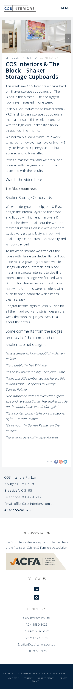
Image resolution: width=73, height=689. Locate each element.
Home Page (13, 678)
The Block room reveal (22, 188)
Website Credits (46, 678)
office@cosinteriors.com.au (34, 503)
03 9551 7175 (32, 497)
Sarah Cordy (49, 57)
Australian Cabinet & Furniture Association (40, 548)
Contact (28, 678)
